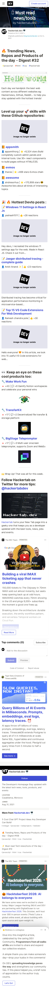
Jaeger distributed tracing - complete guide (22, 260)
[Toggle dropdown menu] (45, 540)
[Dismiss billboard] (45, 930)
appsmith (12, 147)
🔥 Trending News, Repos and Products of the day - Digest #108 (24, 835)
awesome (12, 177)
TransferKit (13, 410)
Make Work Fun (16, 381)
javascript (8, 65)
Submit (11, 660)
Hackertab (7, 522)
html (17, 65)
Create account (38, 3)
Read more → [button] (10, 926)
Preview (24, 660)
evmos (10, 167)
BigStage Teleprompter (21, 438)
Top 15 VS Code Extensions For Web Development (22, 311)
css (24, 65)
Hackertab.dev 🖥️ (17, 30)
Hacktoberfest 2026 (11, 911)
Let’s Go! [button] (9, 983)
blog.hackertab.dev (31, 36)
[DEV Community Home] (10, 3)
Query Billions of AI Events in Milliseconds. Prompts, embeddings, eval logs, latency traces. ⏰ (23, 714)
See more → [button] (9, 756)
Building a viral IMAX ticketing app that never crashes (21, 578)
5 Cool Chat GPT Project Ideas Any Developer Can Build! (24, 822)
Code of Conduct (17, 668)
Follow (24, 778)
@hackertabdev (15, 488)
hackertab (34, 65)
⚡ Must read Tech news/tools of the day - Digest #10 (22, 849)
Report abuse (33, 668)
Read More (9, 632)
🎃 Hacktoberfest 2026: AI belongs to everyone (21, 896)
